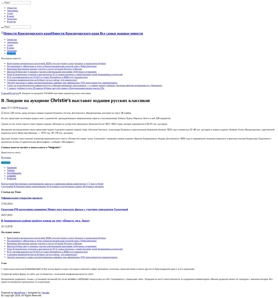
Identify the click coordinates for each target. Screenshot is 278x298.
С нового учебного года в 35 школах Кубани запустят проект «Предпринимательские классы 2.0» (55, 88)
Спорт (10, 13)
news (4, 107)
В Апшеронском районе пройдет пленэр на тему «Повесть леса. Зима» (45, 220)
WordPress (19, 292)
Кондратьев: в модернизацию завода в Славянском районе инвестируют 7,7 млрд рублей (52, 183)
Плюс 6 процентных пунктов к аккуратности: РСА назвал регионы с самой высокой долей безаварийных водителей (65, 74)
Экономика (12, 10)
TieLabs (45, 292)
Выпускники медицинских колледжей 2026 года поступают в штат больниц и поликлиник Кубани (56, 63)
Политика (12, 19)
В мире (10, 16)
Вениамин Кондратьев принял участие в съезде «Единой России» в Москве (44, 69)
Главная (5, 93)
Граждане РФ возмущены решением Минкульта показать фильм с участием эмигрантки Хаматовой (64, 209)
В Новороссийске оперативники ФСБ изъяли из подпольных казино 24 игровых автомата (52, 186)
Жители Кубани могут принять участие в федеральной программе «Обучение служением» (52, 71)
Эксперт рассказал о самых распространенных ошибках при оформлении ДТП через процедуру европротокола (62, 82)
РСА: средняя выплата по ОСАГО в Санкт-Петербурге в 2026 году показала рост (47, 77)
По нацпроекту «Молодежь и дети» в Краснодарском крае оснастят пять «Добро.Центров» (52, 66)
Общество (12, 8)
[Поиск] (2, 3)
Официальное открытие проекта (21, 197)
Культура (11, 21)
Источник (6, 157)
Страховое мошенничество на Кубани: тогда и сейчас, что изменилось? (42, 80)
